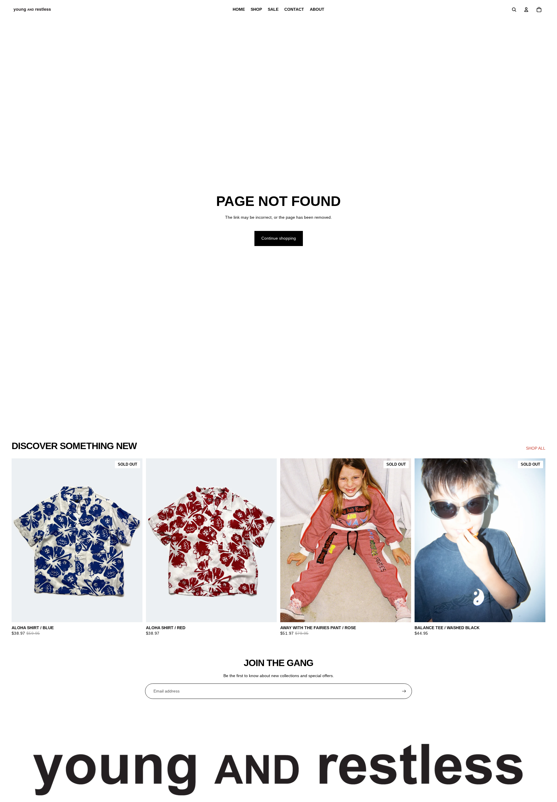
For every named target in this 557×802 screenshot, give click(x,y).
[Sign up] (404, 691)
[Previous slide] (154, 540)
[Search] (514, 9)
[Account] (526, 9)
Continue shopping (278, 238)
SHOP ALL (535, 448)
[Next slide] (268, 540)
